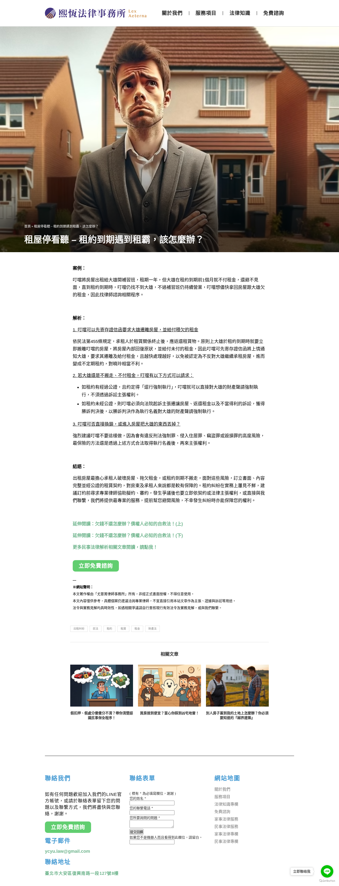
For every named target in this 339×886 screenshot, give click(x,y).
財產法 (152, 628)
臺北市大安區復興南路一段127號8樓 (82, 873)
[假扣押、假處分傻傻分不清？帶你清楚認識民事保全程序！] (101, 686)
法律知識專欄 (226, 804)
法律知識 (240, 13)
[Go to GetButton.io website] (327, 881)
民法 (95, 628)
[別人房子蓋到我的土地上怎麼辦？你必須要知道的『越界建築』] (237, 686)
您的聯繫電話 (141, 808)
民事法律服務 (226, 826)
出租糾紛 (78, 628)
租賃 (123, 628)
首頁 (27, 226)
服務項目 (206, 13)
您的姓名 (138, 798)
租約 (109, 628)
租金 (137, 628)
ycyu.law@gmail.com (67, 851)
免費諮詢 (273, 13)
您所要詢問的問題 (145, 818)
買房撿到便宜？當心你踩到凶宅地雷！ (169, 713)
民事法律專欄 (226, 841)
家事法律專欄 (226, 834)
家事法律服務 (226, 819)
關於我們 (172, 13)
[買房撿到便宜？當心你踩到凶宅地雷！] (169, 686)
